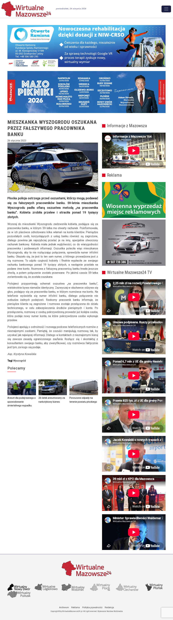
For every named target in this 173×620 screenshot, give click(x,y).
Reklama (75, 607)
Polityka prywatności (92, 607)
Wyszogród (19, 360)
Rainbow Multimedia (115, 611)
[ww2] (134, 200)
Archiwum (64, 607)
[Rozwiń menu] (166, 9)
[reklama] (134, 243)
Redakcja (109, 607)
